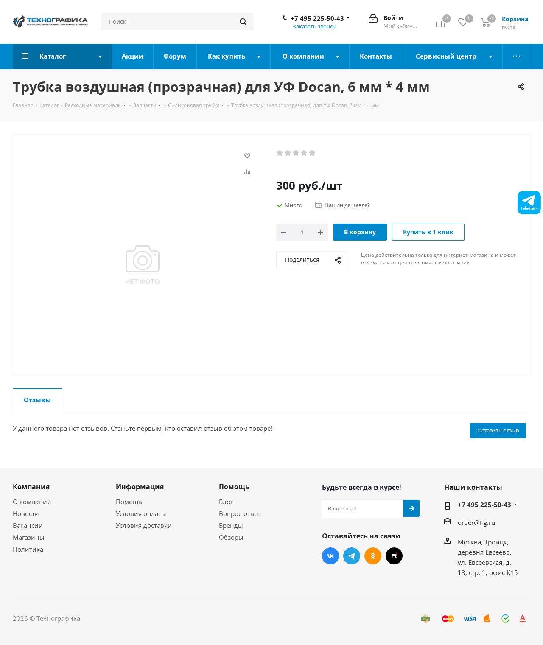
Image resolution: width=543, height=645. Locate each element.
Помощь (129, 501)
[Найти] (243, 21)
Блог (226, 501)
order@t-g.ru (476, 522)
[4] (304, 153)
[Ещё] (516, 56)
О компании (32, 501)
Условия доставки (144, 525)
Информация (140, 486)
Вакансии (28, 525)
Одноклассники (372, 555)
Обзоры (231, 537)
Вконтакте (330, 555)
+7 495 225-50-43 (317, 18)
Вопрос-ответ (239, 513)
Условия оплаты (141, 513)
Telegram (351, 555)
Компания (31, 486)
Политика (28, 549)
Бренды (231, 525)
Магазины (29, 537)
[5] (312, 153)
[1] (280, 153)
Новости (26, 513)
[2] (288, 153)
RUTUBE (394, 555)
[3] (296, 153)
